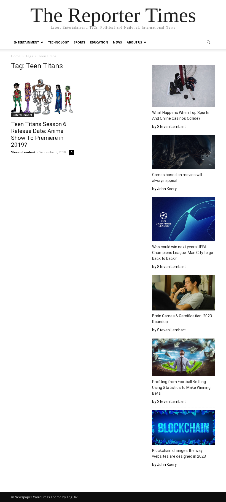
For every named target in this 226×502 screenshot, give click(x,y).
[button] (208, 42)
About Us (134, 42)
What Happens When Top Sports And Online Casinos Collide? (180, 115)
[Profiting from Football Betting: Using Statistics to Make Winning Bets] (183, 358)
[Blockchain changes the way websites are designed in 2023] (183, 428)
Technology (58, 42)
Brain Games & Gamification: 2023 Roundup (182, 319)
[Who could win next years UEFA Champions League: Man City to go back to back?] (183, 220)
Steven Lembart (23, 152)
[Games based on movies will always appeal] (183, 153)
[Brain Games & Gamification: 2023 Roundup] (183, 293)
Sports (79, 42)
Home (15, 56)
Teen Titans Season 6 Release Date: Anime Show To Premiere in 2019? (38, 134)
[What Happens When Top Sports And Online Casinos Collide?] (183, 87)
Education (99, 42)
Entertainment (26, 42)
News (117, 42)
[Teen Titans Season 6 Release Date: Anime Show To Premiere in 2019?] (42, 96)
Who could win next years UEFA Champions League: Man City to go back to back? (182, 253)
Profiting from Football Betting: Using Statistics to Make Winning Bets (181, 387)
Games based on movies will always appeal (177, 178)
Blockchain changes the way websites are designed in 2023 (180, 453)
